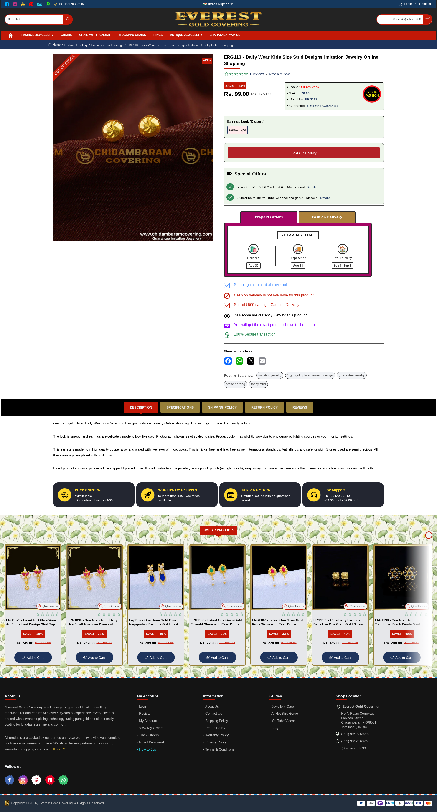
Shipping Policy (222, 407)
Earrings (96, 45)
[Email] (40, 4)
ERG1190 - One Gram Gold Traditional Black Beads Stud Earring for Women (397, 622)
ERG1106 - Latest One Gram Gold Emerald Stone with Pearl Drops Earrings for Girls (216, 622)
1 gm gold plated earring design (310, 375)
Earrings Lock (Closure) (245, 121)
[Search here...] (67, 19)
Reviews (299, 407)
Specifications (180, 407)
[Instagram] (15, 4)
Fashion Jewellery (76, 45)
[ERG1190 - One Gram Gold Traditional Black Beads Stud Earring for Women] (402, 577)
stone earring (235, 384)
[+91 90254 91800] (48, 4)
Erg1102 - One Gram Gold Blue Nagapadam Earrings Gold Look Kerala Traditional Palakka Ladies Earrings (155, 622)
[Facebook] (8, 4)
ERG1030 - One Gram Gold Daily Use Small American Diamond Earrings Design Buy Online (92, 622)
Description (141, 407)
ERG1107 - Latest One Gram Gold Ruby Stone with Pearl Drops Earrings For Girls (277, 622)
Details (311, 187)
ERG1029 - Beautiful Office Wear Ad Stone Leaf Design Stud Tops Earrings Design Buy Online (31, 622)
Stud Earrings (114, 45)
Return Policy (264, 407)
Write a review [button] (279, 74)
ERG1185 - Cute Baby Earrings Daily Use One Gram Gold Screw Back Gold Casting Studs (338, 622)
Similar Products (218, 530)
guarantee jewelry (352, 375)
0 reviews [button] (257, 74)
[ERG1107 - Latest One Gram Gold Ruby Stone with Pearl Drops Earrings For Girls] (279, 577)
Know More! (62, 749)
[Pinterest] (32, 4)
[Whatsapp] (63, 780)
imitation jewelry (269, 375)
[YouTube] (23, 4)
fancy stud (258, 384)
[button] (48, 606)
